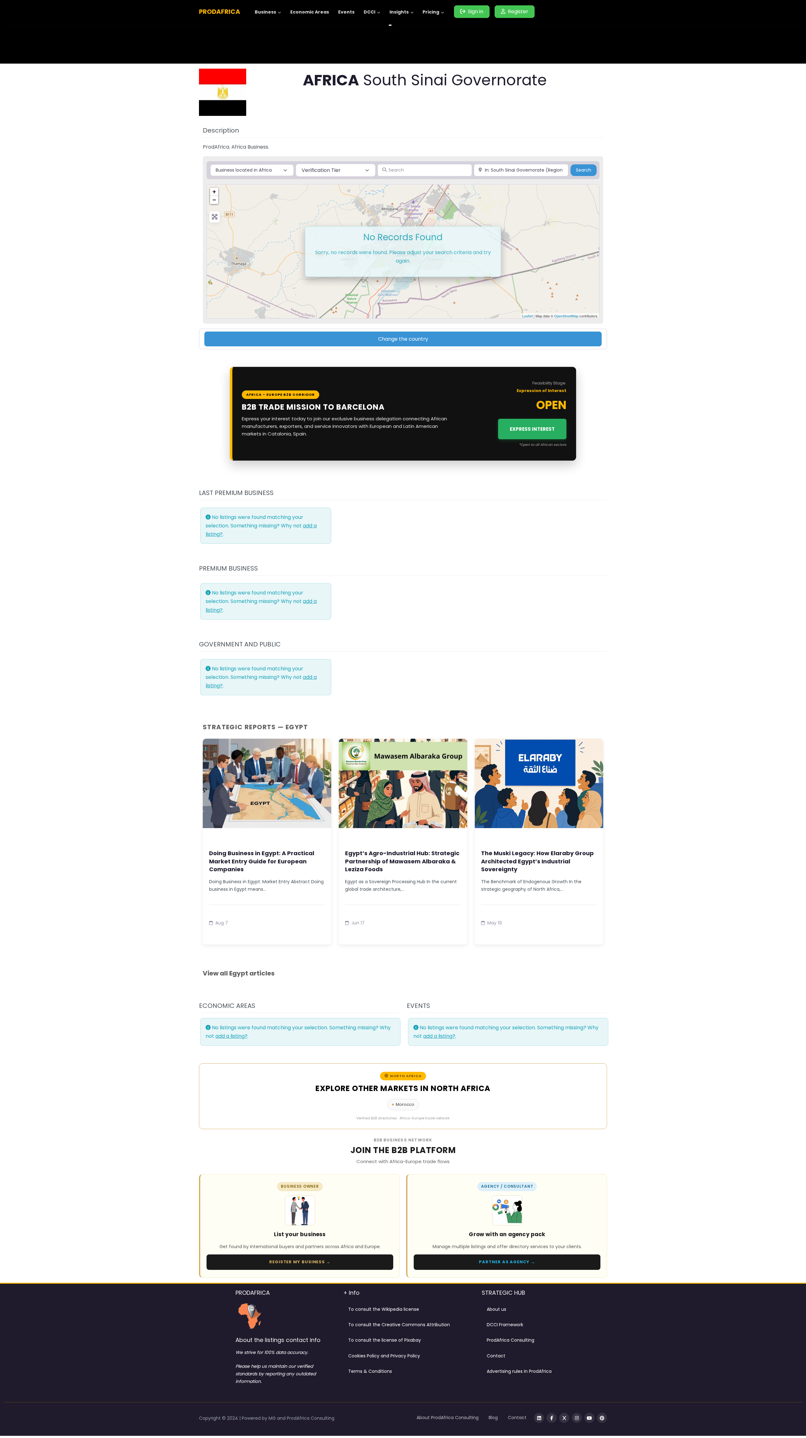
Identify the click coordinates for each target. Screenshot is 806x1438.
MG (273, 1418)
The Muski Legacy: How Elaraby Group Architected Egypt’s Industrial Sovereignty (537, 861)
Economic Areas (309, 12)
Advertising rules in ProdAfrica (519, 1371)
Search (586, 170)
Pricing (431, 12)
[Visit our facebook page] (552, 1418)
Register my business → (300, 1262)
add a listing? (231, 1036)
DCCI (369, 12)
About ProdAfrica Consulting (448, 1417)
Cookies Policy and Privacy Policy (384, 1356)
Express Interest (532, 429)
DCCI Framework (505, 1324)
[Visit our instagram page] (577, 1418)
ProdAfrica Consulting (510, 1340)
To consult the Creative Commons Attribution (399, 1324)
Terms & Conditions (370, 1371)
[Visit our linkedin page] (539, 1418)
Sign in (475, 11)
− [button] (214, 199)
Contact (496, 1356)
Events (346, 12)
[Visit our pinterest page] (602, 1418)
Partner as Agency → (507, 1262)
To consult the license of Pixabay (384, 1340)
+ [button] (214, 191)
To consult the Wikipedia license (383, 1309)
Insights (399, 12)
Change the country (403, 339)
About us (496, 1309)
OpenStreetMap (566, 315)
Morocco (405, 1104)
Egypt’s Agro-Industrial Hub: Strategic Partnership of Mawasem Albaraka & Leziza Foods (402, 861)
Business (265, 12)
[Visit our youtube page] (589, 1418)
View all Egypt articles (239, 973)
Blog (493, 1417)
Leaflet (527, 315)
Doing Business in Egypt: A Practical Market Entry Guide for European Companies (261, 861)
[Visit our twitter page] (564, 1418)
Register (518, 11)
